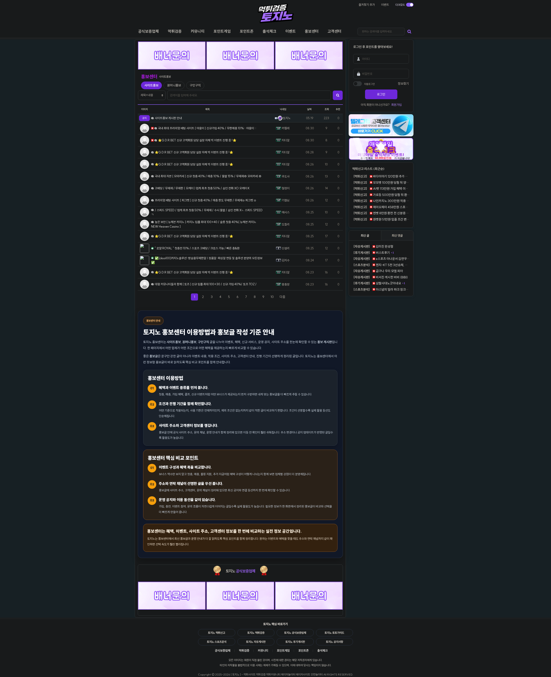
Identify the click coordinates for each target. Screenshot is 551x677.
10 (272, 297)
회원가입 (396, 105)
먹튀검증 (244, 650)
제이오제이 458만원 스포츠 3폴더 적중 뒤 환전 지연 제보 (381, 207)
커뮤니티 (263, 650)
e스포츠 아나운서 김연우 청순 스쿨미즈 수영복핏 (381, 259)
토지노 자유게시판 (256, 641)
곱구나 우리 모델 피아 (378, 271)
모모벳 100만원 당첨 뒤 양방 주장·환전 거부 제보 (381, 182)
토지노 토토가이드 (334, 632)
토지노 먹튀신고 (216, 632)
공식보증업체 (222, 650)
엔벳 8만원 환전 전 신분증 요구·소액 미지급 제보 (381, 213)
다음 (284, 297)
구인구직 (195, 85)
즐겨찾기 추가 (367, 5)
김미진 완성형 (373, 246)
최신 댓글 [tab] (397, 235)
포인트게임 (283, 650)
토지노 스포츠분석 (216, 641)
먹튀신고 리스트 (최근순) (368, 169)
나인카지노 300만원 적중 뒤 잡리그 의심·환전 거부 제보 (381, 201)
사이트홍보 (151, 85)
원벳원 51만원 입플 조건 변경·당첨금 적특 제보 (381, 219)
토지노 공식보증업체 (295, 632)
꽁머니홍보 (174, 85)
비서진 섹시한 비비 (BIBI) (380, 277)
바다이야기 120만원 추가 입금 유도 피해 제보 (381, 176)
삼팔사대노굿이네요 (377, 283)
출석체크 (322, 650)
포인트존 (303, 650)
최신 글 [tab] (365, 235)
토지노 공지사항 (334, 641)
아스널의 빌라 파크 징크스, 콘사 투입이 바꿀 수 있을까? (381, 289)
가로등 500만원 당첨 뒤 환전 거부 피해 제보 (381, 195)
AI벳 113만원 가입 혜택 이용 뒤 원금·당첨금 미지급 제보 (381, 189)
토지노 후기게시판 (295, 641)
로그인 (381, 94)
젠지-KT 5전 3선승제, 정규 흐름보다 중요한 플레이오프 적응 (381, 265)
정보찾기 (403, 84)
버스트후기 (371, 253)
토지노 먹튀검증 (256, 632)
